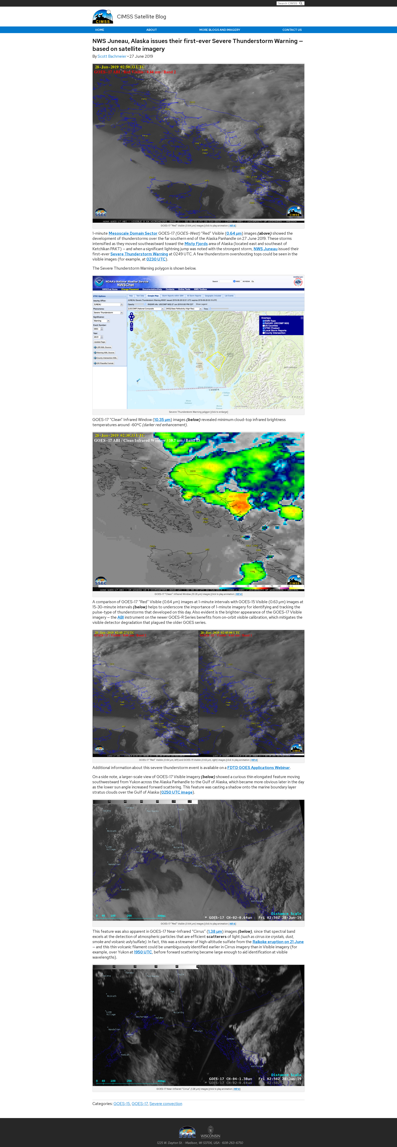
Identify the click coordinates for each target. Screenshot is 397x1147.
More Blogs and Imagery (219, 30)
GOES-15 (122, 1103)
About (151, 30)
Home (99, 30)
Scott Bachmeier (112, 56)
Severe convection (165, 1103)
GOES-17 (140, 1103)
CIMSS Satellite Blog (141, 16)
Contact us (292, 30)
